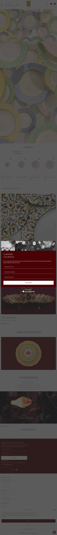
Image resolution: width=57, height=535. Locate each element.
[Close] (54, 243)
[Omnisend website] (28, 290)
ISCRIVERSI (28, 282)
